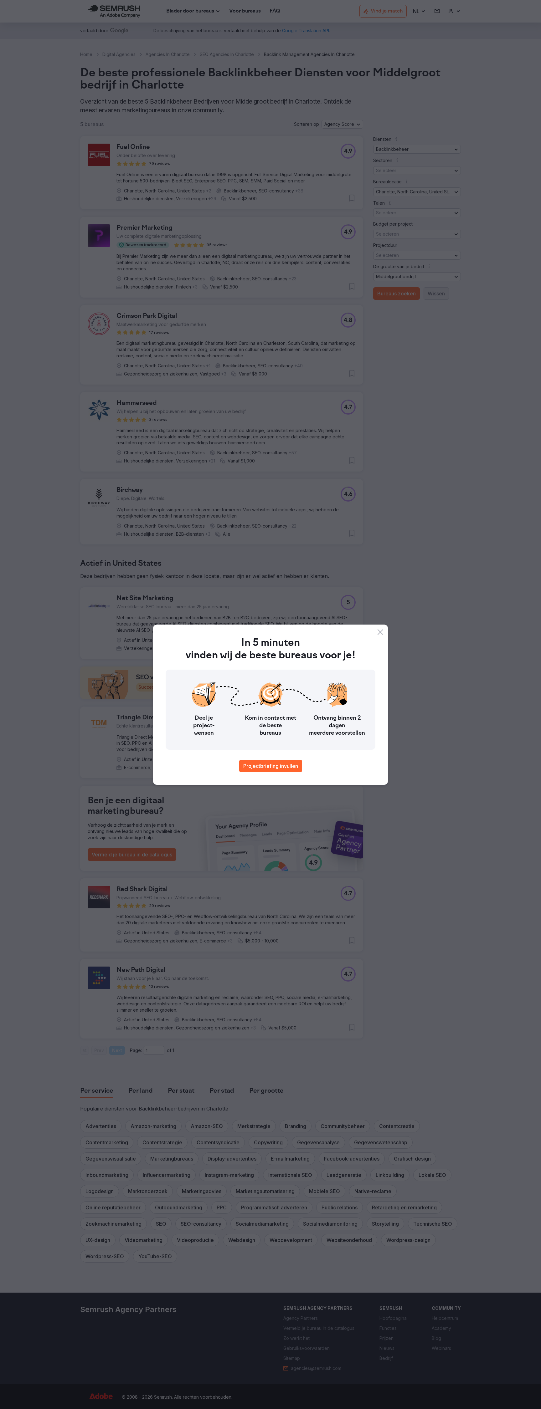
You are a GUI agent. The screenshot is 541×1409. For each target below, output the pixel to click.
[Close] (380, 632)
